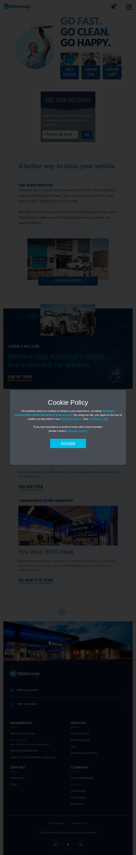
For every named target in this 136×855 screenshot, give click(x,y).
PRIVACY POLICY (71, 419)
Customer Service (76, 430)
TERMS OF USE (98, 419)
